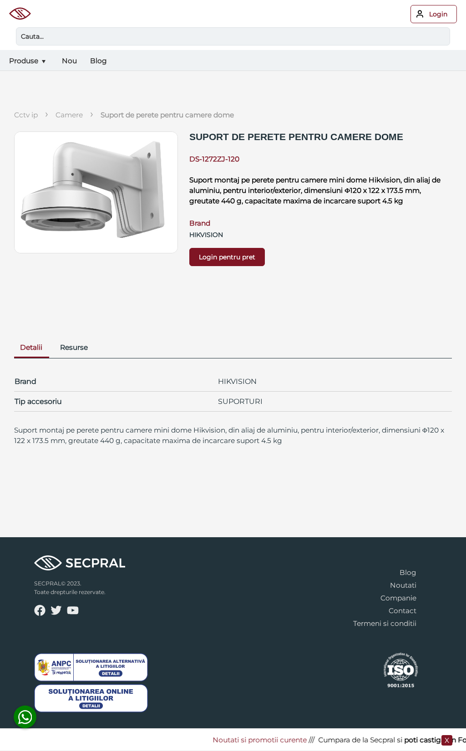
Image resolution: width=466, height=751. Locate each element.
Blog (408, 572)
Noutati (403, 585)
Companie (398, 598)
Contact (402, 610)
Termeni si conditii (384, 623)
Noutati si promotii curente (253, 740)
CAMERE (69, 115)
